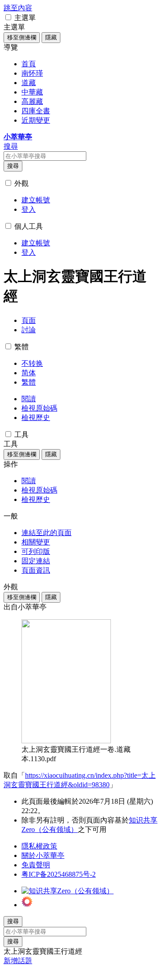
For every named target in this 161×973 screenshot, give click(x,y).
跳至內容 (18, 8)
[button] (8, 17)
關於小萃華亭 (42, 855)
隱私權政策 (39, 846)
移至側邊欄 (21, 37)
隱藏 (51, 37)
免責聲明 (35, 865)
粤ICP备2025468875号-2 (58, 874)
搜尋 (13, 166)
